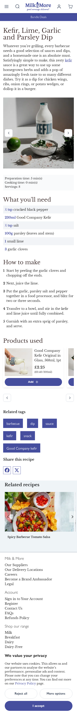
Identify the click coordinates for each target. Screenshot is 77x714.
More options (56, 693)
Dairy (9, 642)
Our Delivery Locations (24, 570)
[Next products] (68, 133)
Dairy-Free (14, 647)
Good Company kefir (22, 448)
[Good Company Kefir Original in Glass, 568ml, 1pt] (18, 362)
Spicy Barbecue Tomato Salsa (29, 537)
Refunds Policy (17, 618)
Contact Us (13, 608)
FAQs (9, 613)
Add (30, 382)
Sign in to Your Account (24, 599)
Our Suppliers (16, 565)
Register (11, 604)
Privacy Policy (25, 683)
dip (32, 423)
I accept (38, 706)
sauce (50, 423)
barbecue (13, 423)
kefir (68, 60)
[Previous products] (9, 133)
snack (28, 435)
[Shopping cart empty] (70, 6)
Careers (11, 574)
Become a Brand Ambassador (28, 579)
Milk (8, 633)
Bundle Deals (39, 17)
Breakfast (12, 637)
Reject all (21, 693)
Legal (9, 584)
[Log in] (59, 6)
